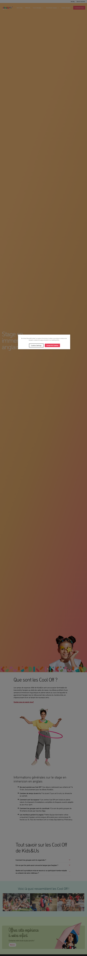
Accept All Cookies (52, 345)
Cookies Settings (36, 345)
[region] (44, 342)
